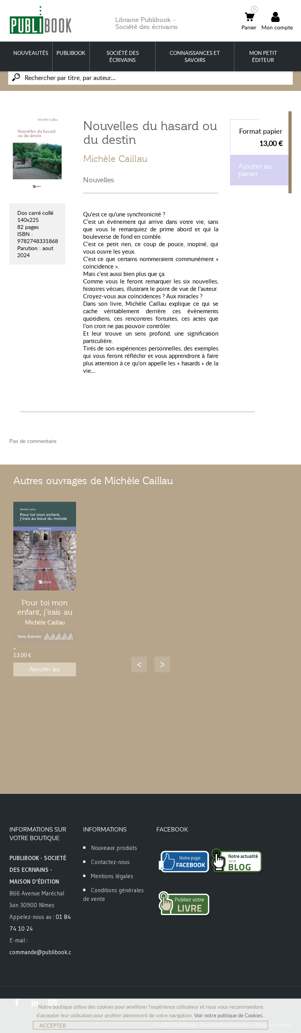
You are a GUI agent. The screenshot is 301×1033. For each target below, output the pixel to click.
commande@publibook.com (44, 952)
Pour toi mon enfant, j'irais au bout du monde (45, 612)
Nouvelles (98, 180)
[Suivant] (162, 664)
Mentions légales (112, 876)
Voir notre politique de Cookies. (229, 1015)
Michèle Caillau (115, 159)
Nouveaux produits (114, 847)
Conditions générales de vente (113, 894)
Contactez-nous (110, 862)
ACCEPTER (53, 1025)
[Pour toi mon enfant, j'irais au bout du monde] (44, 546)
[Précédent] (139, 664)
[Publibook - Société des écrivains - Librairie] (40, 20)
